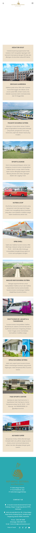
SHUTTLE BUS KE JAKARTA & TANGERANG (18, 320)
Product (6, 19)
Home (4, 7)
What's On (6, 27)
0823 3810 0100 (21, 522)
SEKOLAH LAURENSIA (18, 84)
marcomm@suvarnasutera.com (20, 524)
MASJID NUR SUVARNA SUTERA (18, 280)
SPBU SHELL (18, 241)
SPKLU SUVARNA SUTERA (18, 360)
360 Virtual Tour (9, 15)
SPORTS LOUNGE (18, 162)
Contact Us (7, 39)
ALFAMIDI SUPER (18, 435)
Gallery (5, 31)
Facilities (6, 23)
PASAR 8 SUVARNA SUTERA (18, 123)
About (5, 11)
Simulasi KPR (7, 35)
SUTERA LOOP (18, 203)
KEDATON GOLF (18, 47)
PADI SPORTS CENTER (18, 397)
